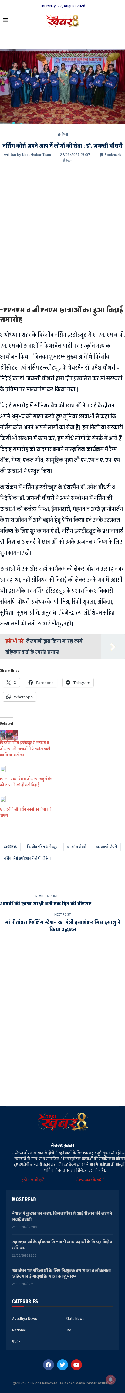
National (19, 1330)
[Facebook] (48, 1364)
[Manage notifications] (111, 1379)
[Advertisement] (62, 233)
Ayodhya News (24, 1318)
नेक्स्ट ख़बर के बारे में (90, 1180)
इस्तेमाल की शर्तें (34, 1180)
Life (68, 1330)
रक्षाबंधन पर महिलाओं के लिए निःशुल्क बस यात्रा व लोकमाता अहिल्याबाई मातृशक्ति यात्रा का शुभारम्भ (61, 1273)
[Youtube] (76, 1364)
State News (75, 1318)
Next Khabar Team (36, 155)
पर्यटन (16, 1342)
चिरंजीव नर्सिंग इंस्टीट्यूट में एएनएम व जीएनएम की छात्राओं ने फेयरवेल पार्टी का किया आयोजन (25, 749)
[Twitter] (62, 1364)
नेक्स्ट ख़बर (63, 1145)
